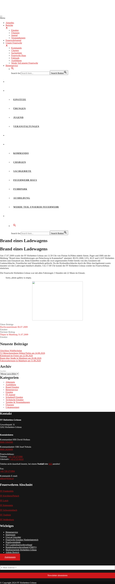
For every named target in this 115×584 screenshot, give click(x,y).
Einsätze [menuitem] (15, 30)
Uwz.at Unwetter (13, 537)
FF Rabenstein (6, 505)
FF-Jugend (10, 394)
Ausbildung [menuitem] (16, 60)
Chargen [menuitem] (15, 50)
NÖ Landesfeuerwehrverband (19, 545)
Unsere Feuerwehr (21, 144)
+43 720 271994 (7, 471)
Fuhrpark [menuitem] (15, 58)
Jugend (18, 117)
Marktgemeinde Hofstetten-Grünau (21, 550)
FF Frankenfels (6, 491)
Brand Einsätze (12, 387)
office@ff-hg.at (7, 478)
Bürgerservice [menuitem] (12, 65)
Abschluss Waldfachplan (11, 350)
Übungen (19, 108)
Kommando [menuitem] (16, 48)
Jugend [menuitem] (14, 35)
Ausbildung (21, 198)
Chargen (19, 162)
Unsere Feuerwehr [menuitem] (14, 44)
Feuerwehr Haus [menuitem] (18, 55)
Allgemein (10, 382)
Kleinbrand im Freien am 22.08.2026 (16, 355)
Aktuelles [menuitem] (10, 23)
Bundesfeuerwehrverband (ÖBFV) (21, 547)
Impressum (10, 535)
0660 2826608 (6, 449)
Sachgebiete (22, 171)
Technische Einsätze (15, 400)
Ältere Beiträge (14, 325)
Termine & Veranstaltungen (18, 402)
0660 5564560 (6, 442)
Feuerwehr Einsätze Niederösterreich (22, 540)
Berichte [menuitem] (9, 26)
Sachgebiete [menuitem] (16, 53)
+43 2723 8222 (17, 459)
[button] (12, 69)
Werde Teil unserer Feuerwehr (36, 207)
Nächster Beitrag (14, 333)
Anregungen (10, 557)
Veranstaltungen (26, 126)
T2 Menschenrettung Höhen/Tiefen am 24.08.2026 (22, 353)
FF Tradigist (5, 515)
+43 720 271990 (15, 456)
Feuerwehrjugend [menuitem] (13, 40)
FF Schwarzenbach (8, 510)
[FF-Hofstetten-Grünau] (21, 13)
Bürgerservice (18, 216)
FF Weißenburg (7, 519)
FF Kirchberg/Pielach (9, 496)
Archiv (3, 371)
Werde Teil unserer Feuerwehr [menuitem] (24, 63)
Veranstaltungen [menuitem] (18, 38)
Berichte (14, 90)
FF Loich (4, 500)
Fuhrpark (20, 189)
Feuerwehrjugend (21, 135)
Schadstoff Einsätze (14, 397)
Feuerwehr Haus (25, 180)
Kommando (21, 153)
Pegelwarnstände (13, 542)
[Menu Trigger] (1, 16)
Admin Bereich (12, 552)
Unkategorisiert (12, 407)
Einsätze (19, 99)
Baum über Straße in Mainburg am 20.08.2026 (20, 358)
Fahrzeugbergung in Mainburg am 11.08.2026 (20, 360)
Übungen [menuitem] (15, 33)
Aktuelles (15, 81)
